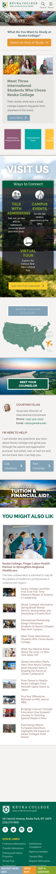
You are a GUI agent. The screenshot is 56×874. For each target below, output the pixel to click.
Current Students (37, 865)
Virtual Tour (8, 860)
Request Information (39, 860)
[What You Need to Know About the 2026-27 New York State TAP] (9, 652)
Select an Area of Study (27, 42)
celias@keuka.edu (35, 423)
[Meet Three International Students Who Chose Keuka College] (28, 65)
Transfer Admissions (13, 848)
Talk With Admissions (18, 208)
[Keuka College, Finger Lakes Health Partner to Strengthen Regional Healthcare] (28, 541)
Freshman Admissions (14, 843)
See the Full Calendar (25, 286)
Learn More (16, 117)
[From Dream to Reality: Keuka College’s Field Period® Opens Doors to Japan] (9, 684)
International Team (33, 139)
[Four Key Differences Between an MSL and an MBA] (9, 700)
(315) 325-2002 (35, 419)
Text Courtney (38, 466)
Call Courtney (10, 466)
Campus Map (35, 856)
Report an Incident (38, 851)
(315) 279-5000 (10, 822)
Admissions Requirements (12, 139)
